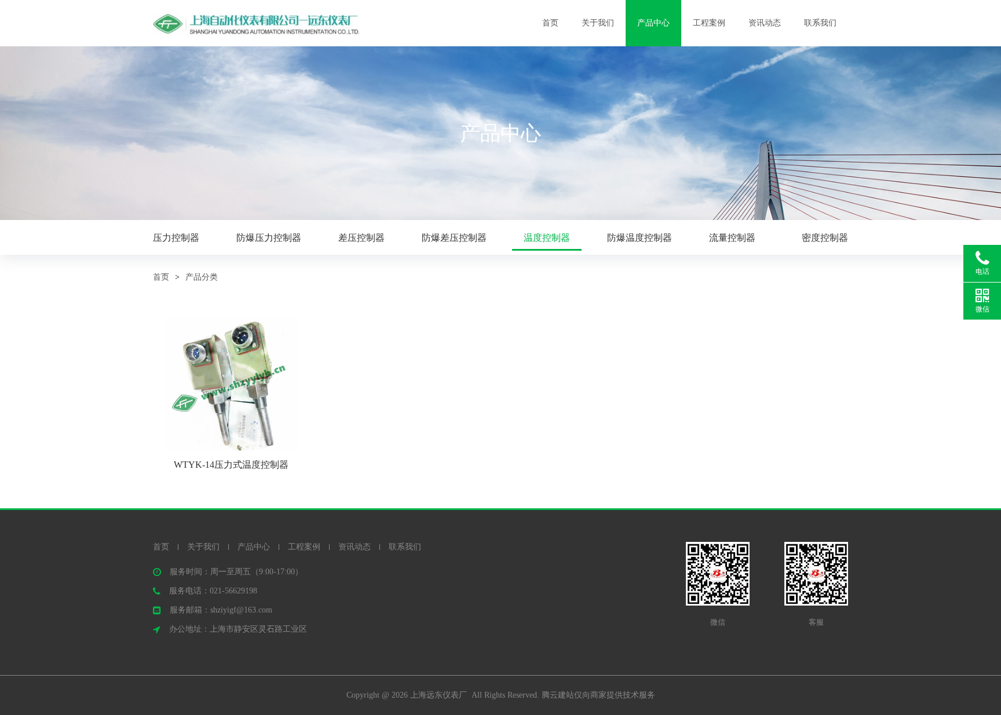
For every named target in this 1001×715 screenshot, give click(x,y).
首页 (550, 23)
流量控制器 (732, 238)
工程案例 (709, 23)
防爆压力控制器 (268, 238)
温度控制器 (547, 238)
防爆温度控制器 (639, 238)
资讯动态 (764, 23)
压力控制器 (176, 238)
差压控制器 (361, 238)
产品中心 (653, 23)
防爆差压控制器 (454, 238)
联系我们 (820, 23)
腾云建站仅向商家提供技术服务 (598, 695)
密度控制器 (825, 238)
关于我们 (598, 23)
